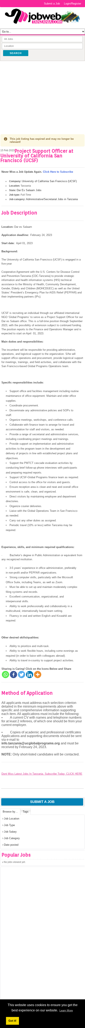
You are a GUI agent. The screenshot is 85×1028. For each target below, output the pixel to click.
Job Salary (10, 831)
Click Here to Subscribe (58, 171)
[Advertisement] (42, 94)
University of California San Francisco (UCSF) (49, 181)
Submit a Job (52, 3)
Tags (25, 811)
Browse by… (10, 811)
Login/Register (72, 3)
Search (16, 53)
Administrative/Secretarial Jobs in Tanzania (52, 199)
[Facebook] (13, 674)
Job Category (12, 838)
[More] (37, 674)
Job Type (9, 825)
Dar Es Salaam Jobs (29, 190)
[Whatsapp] (5, 674)
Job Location (11, 818)
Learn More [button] (66, 1010)
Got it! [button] (12, 1020)
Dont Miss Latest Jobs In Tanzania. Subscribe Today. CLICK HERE (41, 773)
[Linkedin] (29, 674)
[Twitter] (21, 674)
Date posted (11, 844)
